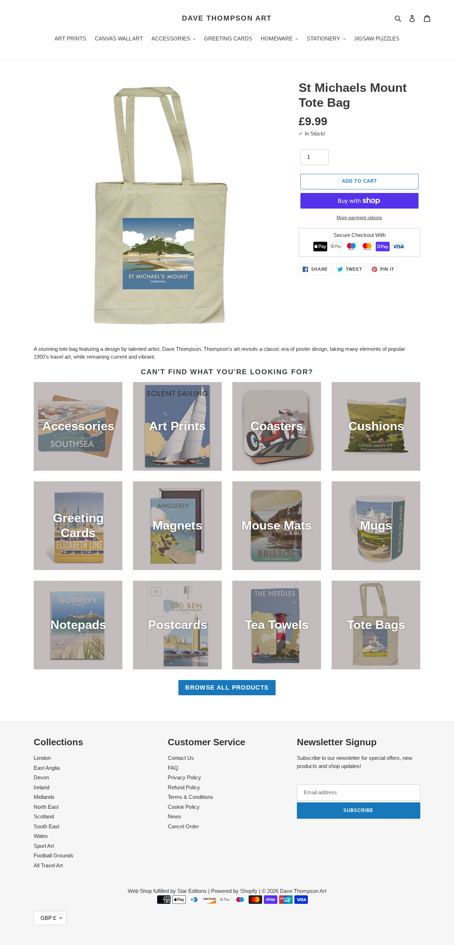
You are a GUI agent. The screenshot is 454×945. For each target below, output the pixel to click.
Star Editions (192, 891)
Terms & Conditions (190, 797)
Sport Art (44, 846)
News (174, 816)
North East (46, 807)
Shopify (249, 891)
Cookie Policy (184, 807)
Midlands (44, 797)
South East (46, 826)
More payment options (359, 217)
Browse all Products (226, 687)
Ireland (41, 787)
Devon (41, 777)
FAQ (173, 768)
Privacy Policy (184, 777)
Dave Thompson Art (227, 18)
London (42, 758)
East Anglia (47, 768)
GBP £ (48, 918)
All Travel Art (48, 865)
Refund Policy (184, 787)
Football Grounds (53, 855)
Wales (41, 836)
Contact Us (181, 758)
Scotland (44, 816)
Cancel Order (183, 826)
